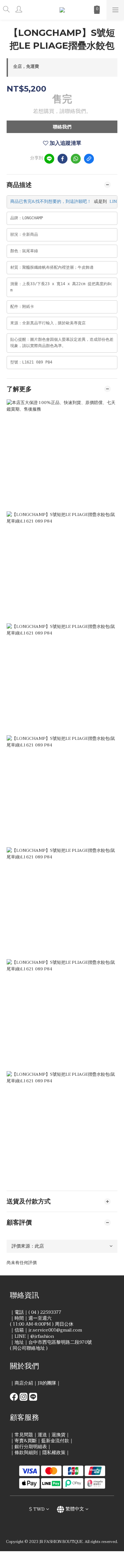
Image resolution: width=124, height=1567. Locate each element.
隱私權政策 (53, 1452)
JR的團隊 (47, 1383)
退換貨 (58, 1435)
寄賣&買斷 (26, 1441)
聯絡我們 (62, 127)
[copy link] (89, 159)
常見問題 (24, 1435)
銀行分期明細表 (31, 1446)
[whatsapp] (76, 159)
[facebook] (62, 159)
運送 (42, 1435)
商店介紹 (24, 1383)
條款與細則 (26, 1452)
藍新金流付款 (55, 1441)
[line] (49, 159)
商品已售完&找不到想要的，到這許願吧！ (50, 201)
